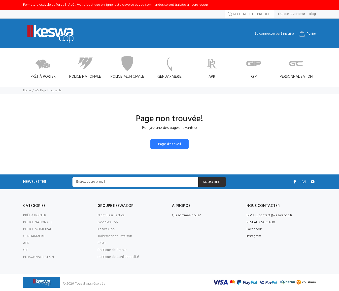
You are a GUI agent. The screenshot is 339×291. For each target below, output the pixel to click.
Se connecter (264, 34)
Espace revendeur (291, 14)
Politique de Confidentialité (118, 257)
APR (26, 243)
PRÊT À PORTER (34, 215)
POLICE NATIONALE (37, 222)
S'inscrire (287, 34)
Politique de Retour (112, 250)
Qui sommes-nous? (186, 215)
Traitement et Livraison (115, 236)
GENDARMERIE (34, 236)
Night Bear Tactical (111, 215)
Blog (312, 14)
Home (27, 90)
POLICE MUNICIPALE (38, 229)
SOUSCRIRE (212, 182)
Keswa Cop (106, 229)
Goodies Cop (108, 222)
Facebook (254, 229)
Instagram (253, 236)
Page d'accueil (169, 144)
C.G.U (101, 243)
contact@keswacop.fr (275, 215)
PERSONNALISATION (38, 257)
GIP (25, 250)
